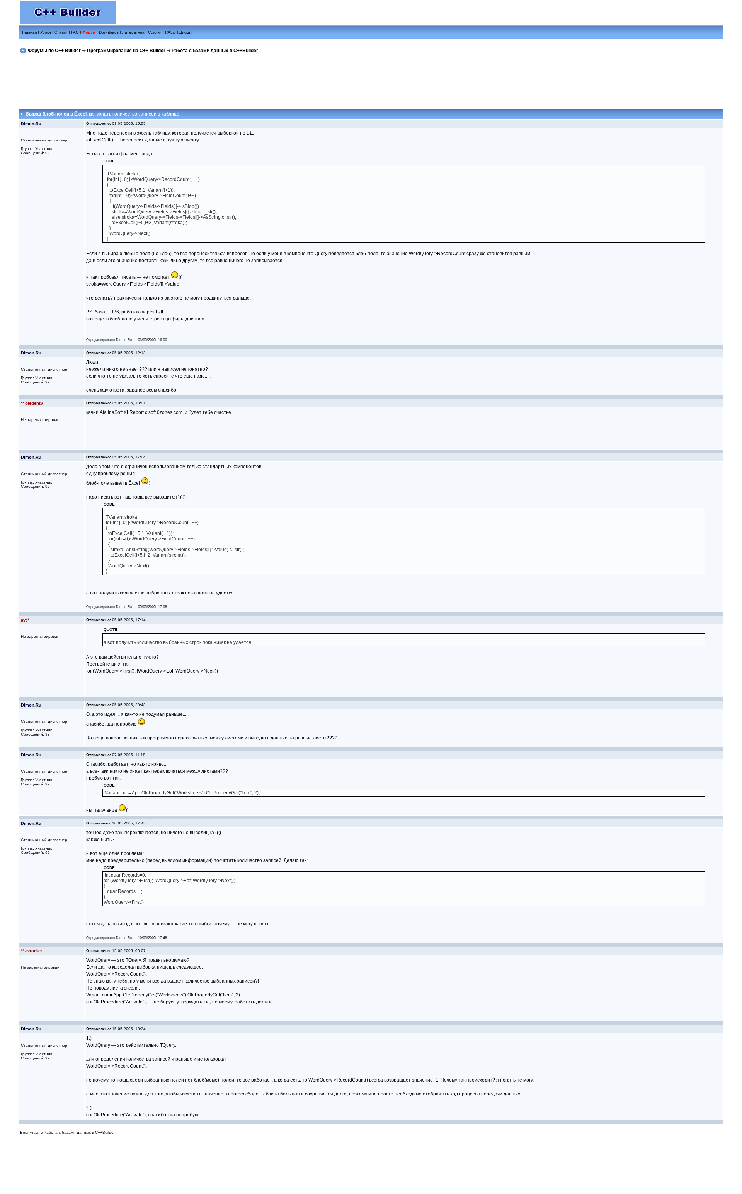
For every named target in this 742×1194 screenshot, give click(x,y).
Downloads (109, 32)
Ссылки (155, 32)
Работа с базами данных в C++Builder (215, 50)
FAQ (75, 32)
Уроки (45, 32)
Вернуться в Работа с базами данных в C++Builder (67, 1132)
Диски (184, 32)
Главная (29, 32)
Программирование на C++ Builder (126, 50)
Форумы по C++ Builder (54, 50)
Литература (133, 32)
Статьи (61, 32)
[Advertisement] (371, 80)
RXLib (170, 32)
